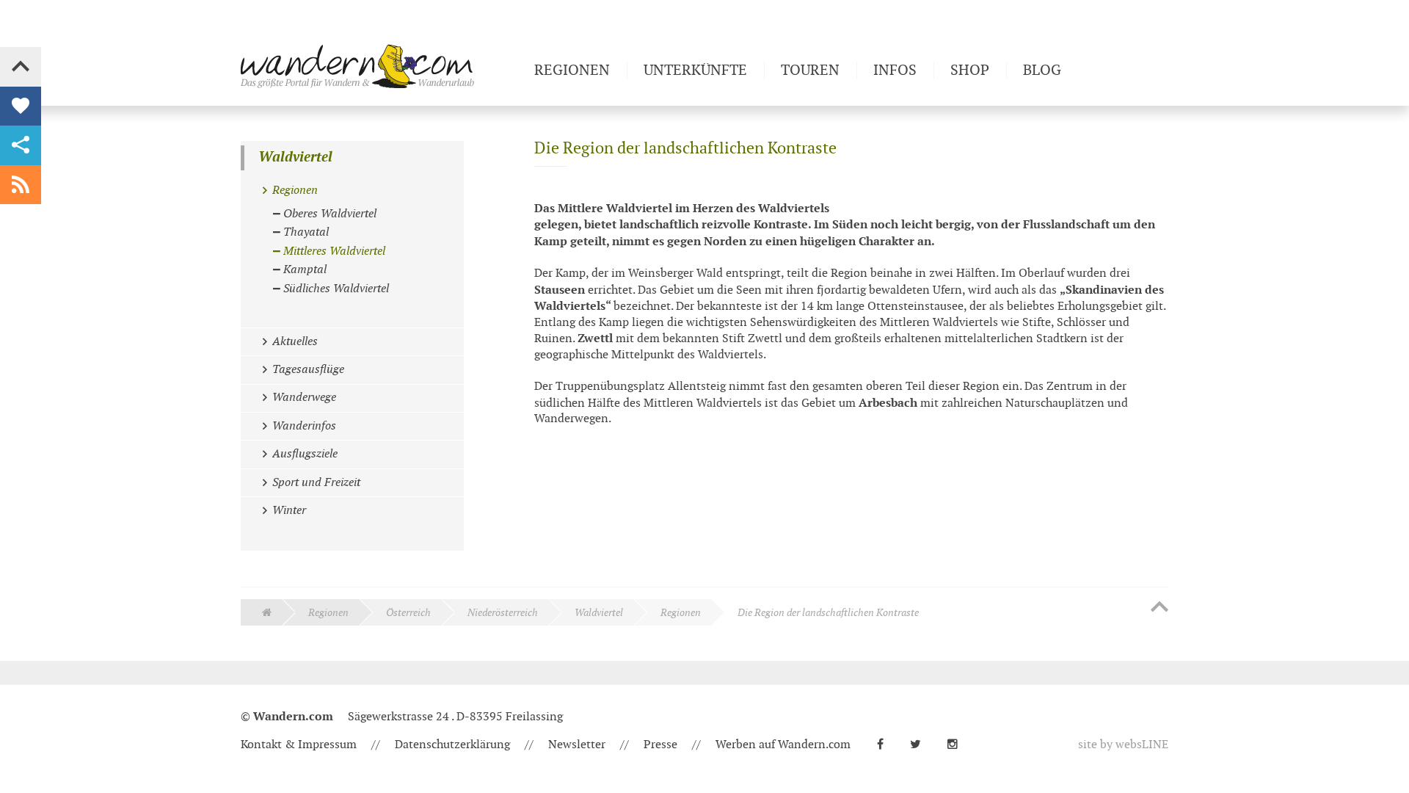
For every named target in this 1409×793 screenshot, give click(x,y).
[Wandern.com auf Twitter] (921, 745)
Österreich (408, 612)
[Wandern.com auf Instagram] (958, 745)
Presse (660, 745)
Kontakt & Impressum (299, 745)
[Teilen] (20, 145)
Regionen (328, 612)
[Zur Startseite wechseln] (382, 66)
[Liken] (20, 106)
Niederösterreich (502, 612)
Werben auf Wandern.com (783, 745)
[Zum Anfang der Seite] (1159, 608)
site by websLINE (1123, 745)
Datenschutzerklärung (452, 745)
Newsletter (576, 745)
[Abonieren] (20, 185)
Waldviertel (295, 157)
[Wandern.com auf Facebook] (886, 745)
